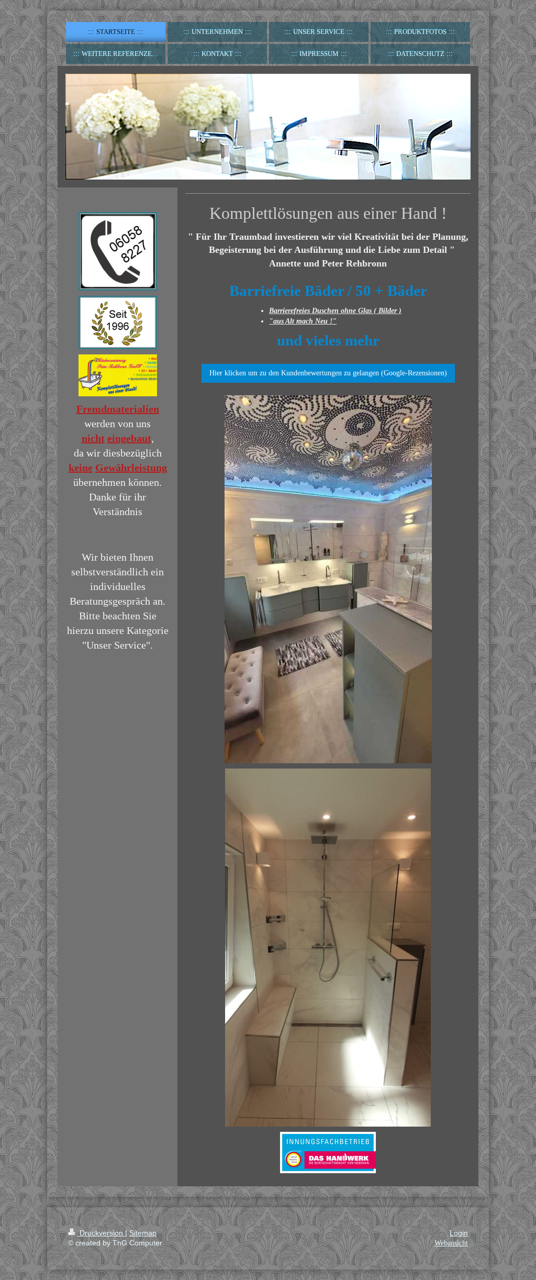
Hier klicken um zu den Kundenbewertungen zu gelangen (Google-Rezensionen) (328, 373)
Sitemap (143, 1233)
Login (459, 1233)
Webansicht (451, 1243)
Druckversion (101, 1233)
